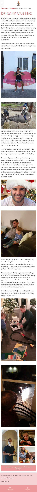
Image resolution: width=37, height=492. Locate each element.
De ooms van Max (25, 8)
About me (4, 8)
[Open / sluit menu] (2, 3)
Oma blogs (13, 8)
